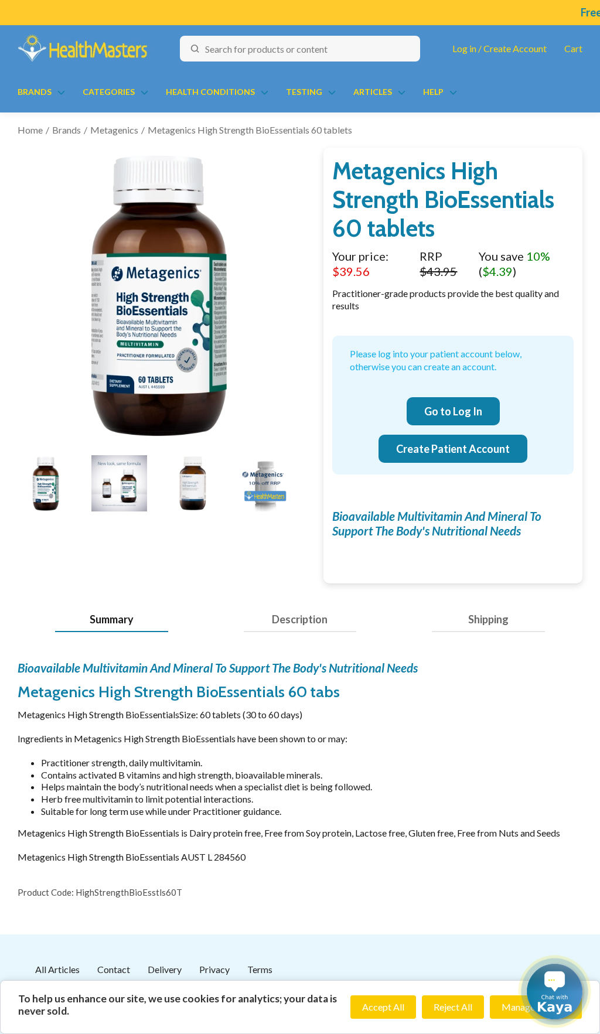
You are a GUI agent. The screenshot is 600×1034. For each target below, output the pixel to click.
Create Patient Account (453, 448)
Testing (304, 92)
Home (30, 129)
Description (300, 619)
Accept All (383, 1006)
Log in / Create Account (499, 48)
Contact (113, 969)
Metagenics (114, 129)
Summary (112, 619)
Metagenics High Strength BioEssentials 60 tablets (250, 129)
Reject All (453, 1006)
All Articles (57, 969)
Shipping (488, 619)
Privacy (214, 969)
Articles (372, 92)
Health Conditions (210, 92)
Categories (109, 92)
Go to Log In (453, 411)
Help (433, 92)
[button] (554, 991)
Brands (35, 92)
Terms (259, 969)
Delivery (165, 969)
